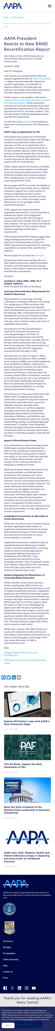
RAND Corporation (41, 79)
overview (26, 122)
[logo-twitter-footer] (12, 988)
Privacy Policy (28, 1019)
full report (39, 255)
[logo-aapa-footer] (16, 883)
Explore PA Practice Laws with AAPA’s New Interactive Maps (27, 723)
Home (5, 17)
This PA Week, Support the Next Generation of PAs (23, 765)
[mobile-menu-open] (49, 6)
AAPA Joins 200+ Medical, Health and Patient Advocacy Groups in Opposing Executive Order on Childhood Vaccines (27, 857)
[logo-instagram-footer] (26, 988)
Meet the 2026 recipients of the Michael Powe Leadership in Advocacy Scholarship (27, 810)
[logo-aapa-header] (12, 6)
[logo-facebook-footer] (5, 988)
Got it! (8, 1025)
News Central (18, 17)
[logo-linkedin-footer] (19, 988)
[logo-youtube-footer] (33, 988)
